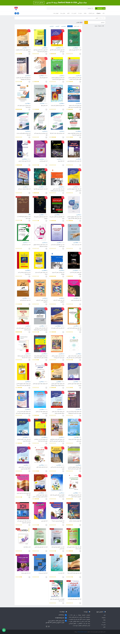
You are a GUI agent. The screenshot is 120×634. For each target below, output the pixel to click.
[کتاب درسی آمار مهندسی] (23, 232)
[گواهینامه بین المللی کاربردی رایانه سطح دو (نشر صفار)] (57, 483)
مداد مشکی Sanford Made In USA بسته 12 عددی (66, 2)
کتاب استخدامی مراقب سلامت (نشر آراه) (57, 133)
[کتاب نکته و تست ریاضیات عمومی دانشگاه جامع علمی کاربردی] (23, 455)
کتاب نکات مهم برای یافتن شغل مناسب (74, 599)
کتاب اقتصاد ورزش (61, 161)
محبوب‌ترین (63, 26)
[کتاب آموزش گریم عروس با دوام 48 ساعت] (57, 510)
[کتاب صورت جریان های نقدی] (23, 288)
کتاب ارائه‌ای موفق (44, 105)
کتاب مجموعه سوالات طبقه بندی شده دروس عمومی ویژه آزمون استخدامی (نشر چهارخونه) (23, 413)
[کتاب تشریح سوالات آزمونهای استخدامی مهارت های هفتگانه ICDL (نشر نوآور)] (73, 204)
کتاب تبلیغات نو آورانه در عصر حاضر (24, 189)
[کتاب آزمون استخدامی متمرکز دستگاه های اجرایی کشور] (57, 37)
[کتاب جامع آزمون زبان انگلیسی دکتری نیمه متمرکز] (57, 204)
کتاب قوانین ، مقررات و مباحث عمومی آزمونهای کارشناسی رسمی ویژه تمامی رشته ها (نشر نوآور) (74, 357)
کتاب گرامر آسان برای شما (43, 573)
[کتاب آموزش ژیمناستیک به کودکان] (73, 510)
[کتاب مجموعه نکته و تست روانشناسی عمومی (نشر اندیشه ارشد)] (40, 427)
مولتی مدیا (62, 13)
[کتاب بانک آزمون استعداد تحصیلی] (23, 149)
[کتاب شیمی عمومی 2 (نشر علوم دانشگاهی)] (40, 288)
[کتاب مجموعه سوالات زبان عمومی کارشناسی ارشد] (40, 399)
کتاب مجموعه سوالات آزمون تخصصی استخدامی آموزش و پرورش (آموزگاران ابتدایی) (57, 385)
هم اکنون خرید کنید (39, 2)
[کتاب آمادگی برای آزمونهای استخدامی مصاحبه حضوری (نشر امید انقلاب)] (57, 65)
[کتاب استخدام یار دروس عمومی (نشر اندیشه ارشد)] (23, 93)
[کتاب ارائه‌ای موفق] (40, 93)
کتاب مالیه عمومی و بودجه (25, 573)
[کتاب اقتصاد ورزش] (57, 149)
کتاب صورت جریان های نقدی (25, 300)
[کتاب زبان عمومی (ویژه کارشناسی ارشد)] (73, 563)
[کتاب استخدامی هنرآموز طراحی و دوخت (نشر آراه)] (23, 121)
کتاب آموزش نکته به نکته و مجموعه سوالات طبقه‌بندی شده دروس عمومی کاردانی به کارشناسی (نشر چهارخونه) (74, 107)
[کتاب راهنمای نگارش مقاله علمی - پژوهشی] (73, 260)
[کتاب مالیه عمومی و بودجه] (23, 563)
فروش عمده (55, 13)
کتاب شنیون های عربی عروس (76, 300)
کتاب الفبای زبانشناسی (43, 161)
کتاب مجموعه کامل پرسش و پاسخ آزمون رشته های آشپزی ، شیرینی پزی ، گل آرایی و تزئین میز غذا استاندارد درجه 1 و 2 (57, 441)
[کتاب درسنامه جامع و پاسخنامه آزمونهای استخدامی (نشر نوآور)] (40, 232)
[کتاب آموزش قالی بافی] (40, 65)
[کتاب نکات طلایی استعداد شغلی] (40, 455)
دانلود (68, 13)
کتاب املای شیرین (44, 521)
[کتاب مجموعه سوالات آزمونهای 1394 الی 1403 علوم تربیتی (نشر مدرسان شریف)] (23, 371)
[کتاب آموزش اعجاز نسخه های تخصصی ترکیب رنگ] (23, 483)
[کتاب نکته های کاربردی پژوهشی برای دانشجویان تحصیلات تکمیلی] (73, 483)
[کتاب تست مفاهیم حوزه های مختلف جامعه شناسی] (57, 536)
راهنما (85, 13)
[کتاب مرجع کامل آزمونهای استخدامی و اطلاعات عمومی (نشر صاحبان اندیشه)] (73, 455)
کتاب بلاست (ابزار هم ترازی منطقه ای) (40, 189)
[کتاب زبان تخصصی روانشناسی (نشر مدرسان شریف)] (23, 260)
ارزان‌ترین (51, 26)
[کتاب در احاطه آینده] (23, 536)
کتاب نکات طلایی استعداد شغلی (41, 467)
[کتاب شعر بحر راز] (57, 563)
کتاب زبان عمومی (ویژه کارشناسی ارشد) (74, 573)
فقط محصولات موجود (99, 26)
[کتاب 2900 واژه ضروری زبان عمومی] (73, 37)
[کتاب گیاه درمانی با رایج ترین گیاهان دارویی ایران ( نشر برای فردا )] (57, 344)
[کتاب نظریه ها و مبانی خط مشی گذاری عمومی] (57, 455)
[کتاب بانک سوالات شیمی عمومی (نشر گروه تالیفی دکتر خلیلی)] (23, 510)
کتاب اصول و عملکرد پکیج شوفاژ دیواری (74, 161)
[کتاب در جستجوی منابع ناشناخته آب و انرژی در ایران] (23, 204)
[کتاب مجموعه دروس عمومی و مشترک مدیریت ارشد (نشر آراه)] (23, 344)
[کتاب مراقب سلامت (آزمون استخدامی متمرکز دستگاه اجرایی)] (23, 427)
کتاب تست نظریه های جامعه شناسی (41, 547)
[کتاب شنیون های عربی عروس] (73, 288)
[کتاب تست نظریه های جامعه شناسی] (40, 536)
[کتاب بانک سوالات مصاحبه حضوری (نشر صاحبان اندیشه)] (73, 536)
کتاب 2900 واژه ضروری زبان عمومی (75, 49)
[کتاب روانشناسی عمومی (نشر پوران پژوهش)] (57, 260)
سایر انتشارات (91, 13)
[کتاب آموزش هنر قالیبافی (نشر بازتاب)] (57, 93)
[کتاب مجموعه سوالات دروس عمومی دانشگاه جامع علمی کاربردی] (57, 399)
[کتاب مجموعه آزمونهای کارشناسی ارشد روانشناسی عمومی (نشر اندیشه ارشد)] (40, 344)
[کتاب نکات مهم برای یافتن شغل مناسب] (73, 589)
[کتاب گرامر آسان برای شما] (40, 563)
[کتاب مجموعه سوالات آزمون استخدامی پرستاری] (73, 371)
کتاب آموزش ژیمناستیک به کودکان (75, 521)
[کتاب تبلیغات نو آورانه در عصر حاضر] (23, 177)
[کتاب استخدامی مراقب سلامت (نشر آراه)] (57, 121)
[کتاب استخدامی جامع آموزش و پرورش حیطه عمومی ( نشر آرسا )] (73, 121)
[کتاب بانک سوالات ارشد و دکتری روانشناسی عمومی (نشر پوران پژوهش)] (57, 177)
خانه (103, 13)
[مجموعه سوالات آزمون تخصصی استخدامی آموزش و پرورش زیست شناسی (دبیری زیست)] (40, 483)
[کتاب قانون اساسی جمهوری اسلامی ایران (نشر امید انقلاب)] (23, 316)
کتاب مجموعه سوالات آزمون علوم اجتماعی (40, 383)
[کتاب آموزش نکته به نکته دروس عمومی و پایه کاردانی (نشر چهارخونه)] (23, 65)
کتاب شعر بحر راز (61, 573)
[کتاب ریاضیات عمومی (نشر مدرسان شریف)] (40, 260)
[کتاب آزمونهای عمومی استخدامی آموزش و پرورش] (23, 37)
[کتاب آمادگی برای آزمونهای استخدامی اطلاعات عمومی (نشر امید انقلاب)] (73, 65)
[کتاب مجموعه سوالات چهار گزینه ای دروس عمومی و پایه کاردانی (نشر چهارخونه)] (73, 399)
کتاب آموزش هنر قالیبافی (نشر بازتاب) (57, 105)
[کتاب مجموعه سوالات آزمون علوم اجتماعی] (40, 371)
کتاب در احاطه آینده (27, 547)
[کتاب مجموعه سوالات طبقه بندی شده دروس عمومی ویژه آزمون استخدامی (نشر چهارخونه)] (23, 399)
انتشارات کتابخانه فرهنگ (82, 632)
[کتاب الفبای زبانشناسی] (40, 149)
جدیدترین (70, 26)
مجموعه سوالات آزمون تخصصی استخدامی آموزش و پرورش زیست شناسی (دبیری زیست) (40, 496)
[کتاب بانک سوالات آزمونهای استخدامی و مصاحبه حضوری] (73, 177)
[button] (100, 8)
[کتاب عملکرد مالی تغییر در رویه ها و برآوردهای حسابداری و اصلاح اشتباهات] (40, 316)
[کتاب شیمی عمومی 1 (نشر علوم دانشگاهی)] (57, 288)
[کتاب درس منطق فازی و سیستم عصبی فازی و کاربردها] (57, 232)
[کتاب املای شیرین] (40, 510)
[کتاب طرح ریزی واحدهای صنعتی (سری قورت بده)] (73, 316)
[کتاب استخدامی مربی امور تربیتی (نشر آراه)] (40, 121)
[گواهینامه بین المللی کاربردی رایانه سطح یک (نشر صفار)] (57, 589)
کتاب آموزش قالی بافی (43, 77)
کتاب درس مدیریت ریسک (76, 244)
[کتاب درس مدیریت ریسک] (73, 232)
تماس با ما (74, 13)
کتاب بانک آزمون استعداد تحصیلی (24, 161)
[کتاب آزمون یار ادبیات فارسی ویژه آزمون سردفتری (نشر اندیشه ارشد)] (40, 37)
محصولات (98, 13)
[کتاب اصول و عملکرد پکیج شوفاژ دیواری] (73, 149)
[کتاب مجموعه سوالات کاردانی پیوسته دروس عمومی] (73, 427)
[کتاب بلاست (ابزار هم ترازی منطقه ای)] (40, 177)
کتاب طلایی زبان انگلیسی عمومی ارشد (57, 328)
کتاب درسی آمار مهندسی (26, 244)
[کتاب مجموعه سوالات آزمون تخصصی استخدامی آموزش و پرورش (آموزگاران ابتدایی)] (57, 371)
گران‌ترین (57, 26)
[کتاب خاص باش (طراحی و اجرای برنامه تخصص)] (40, 204)
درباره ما (80, 13)
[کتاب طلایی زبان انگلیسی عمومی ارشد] (57, 316)
